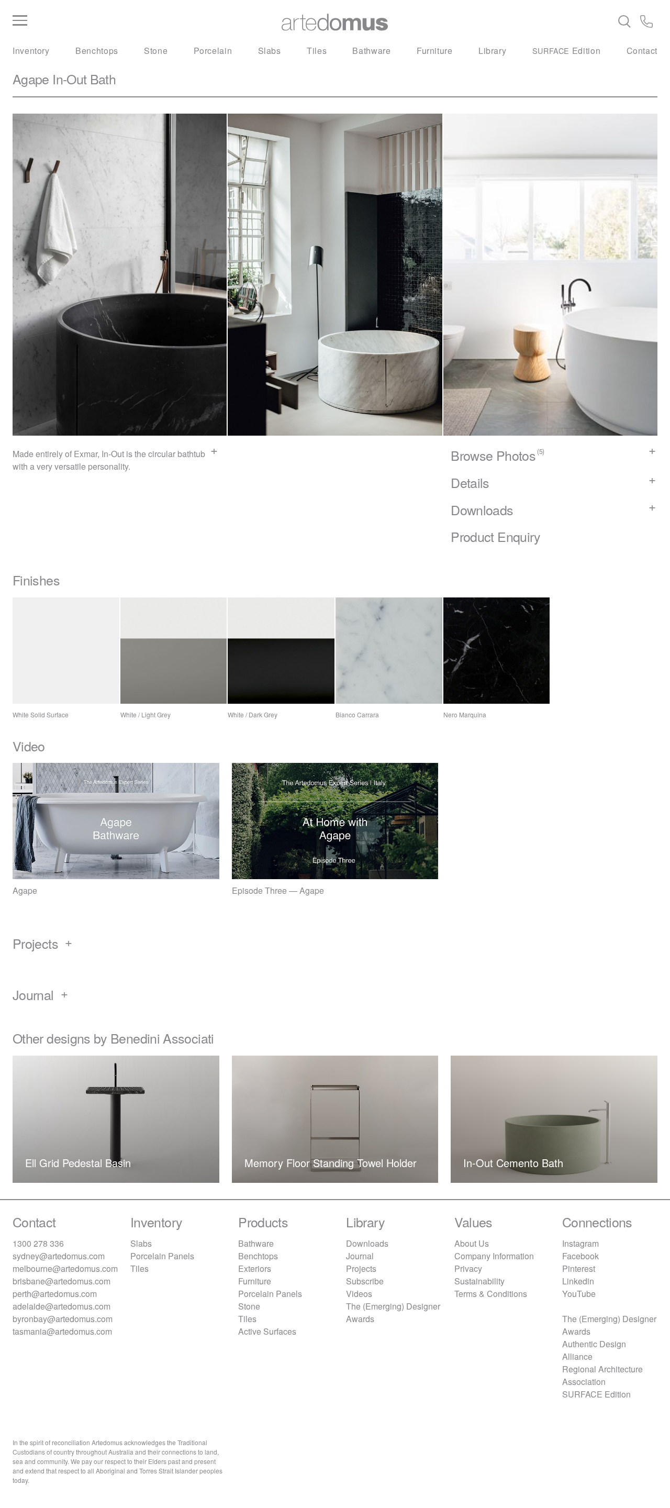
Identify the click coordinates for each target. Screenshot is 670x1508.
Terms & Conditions (490, 1294)
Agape (31, 78)
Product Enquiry (495, 536)
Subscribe (365, 1281)
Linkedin (578, 1281)
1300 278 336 (38, 1243)
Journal (360, 1256)
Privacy (468, 1268)
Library (492, 51)
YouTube (579, 1294)
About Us (471, 1243)
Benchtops (96, 51)
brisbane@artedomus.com (61, 1281)
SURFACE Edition (596, 1394)
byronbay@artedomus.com (63, 1319)
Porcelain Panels (162, 1256)
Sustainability (479, 1281)
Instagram (580, 1243)
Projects (361, 1268)
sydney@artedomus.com (59, 1256)
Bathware (371, 51)
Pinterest (578, 1268)
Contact (642, 51)
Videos (359, 1294)
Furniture (435, 51)
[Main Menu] (120, 21)
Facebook (580, 1256)
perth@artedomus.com (55, 1294)
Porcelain (213, 51)
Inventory (31, 51)
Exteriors (254, 1268)
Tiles (317, 51)
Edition (566, 51)
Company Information (494, 1256)
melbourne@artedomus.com (65, 1268)
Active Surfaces (267, 1331)
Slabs (269, 51)
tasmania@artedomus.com (62, 1331)
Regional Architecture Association (602, 1375)
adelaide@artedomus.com (61, 1306)
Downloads (367, 1243)
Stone (156, 51)
